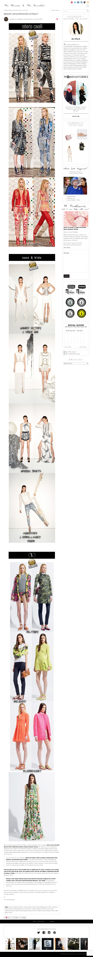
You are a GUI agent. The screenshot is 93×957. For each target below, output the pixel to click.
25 (71, 342)
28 (80, 342)
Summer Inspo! (55, 10)
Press (52, 921)
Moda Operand (41, 892)
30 (65, 344)
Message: (66, 253)
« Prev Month (67, 347)
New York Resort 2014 (15, 907)
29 (83, 342)
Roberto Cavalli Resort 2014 (45, 910)
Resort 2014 (33, 910)
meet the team (38, 921)
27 (77, 342)
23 (65, 342)
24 (68, 342)
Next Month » (83, 347)
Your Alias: (67, 247)
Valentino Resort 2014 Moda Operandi (17, 910)
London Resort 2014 (29, 907)
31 (68, 344)
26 (74, 342)
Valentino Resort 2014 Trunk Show (42, 909)
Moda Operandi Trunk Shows (22, 909)
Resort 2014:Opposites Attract (21, 14)
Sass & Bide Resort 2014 (43, 907)
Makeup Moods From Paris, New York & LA (16, 10)
